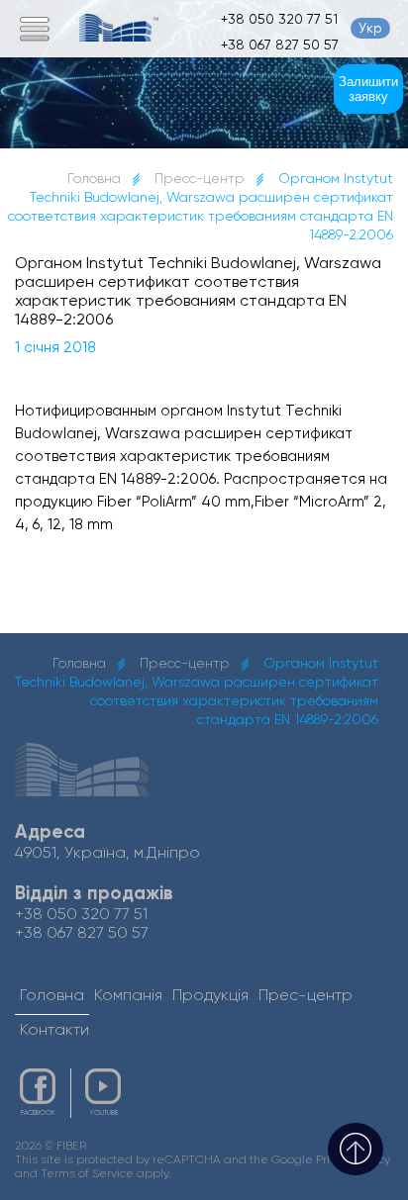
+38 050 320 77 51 (279, 19)
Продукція (210, 994)
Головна (94, 178)
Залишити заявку (368, 89)
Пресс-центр (199, 178)
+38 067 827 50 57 (280, 44)
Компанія (128, 994)
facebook (38, 1113)
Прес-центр (305, 994)
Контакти (54, 1029)
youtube (103, 1113)
